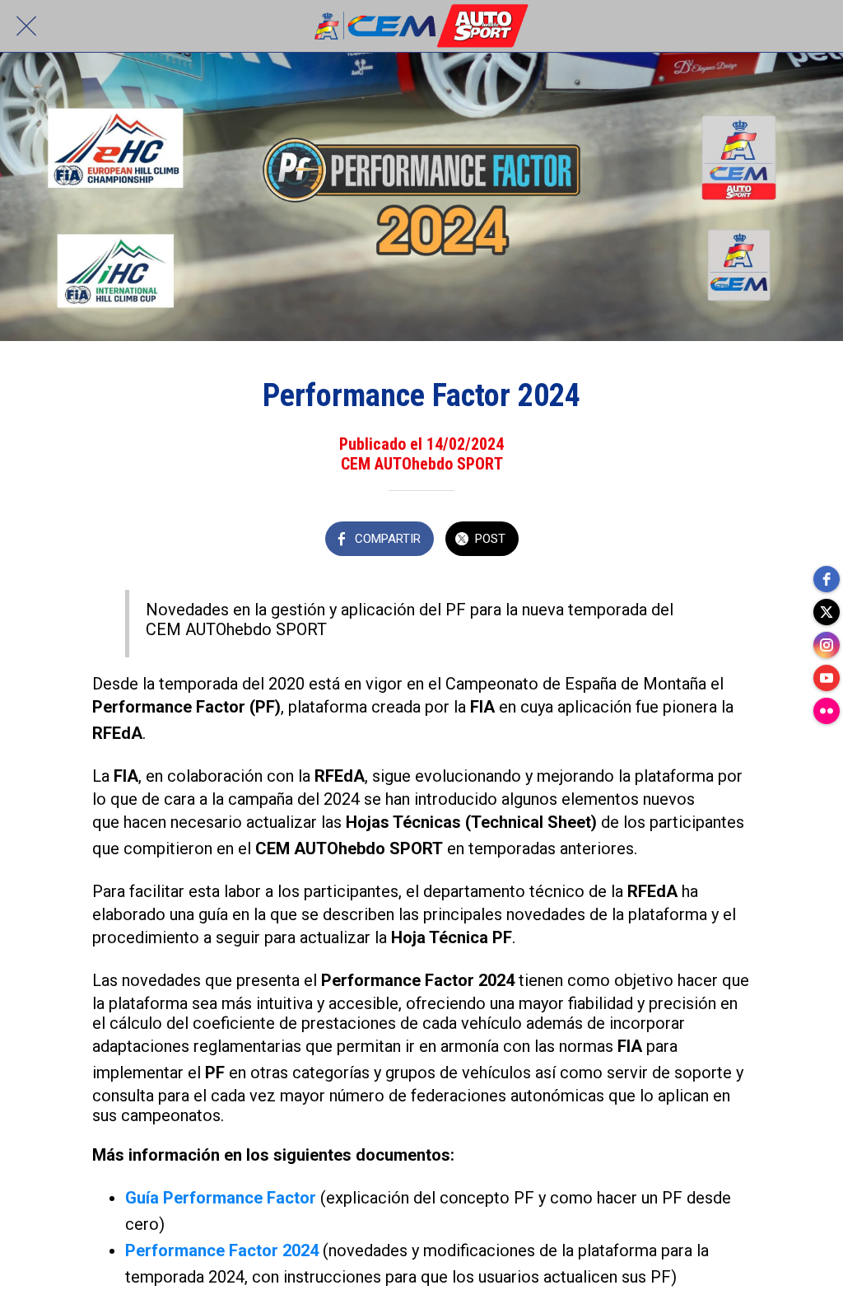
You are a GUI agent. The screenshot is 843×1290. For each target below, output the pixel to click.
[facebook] (826, 579)
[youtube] (826, 678)
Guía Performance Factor (220, 1198)
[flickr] (826, 711)
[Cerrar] (26, 26)
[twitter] (826, 612)
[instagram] (826, 645)
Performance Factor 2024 (222, 1250)
